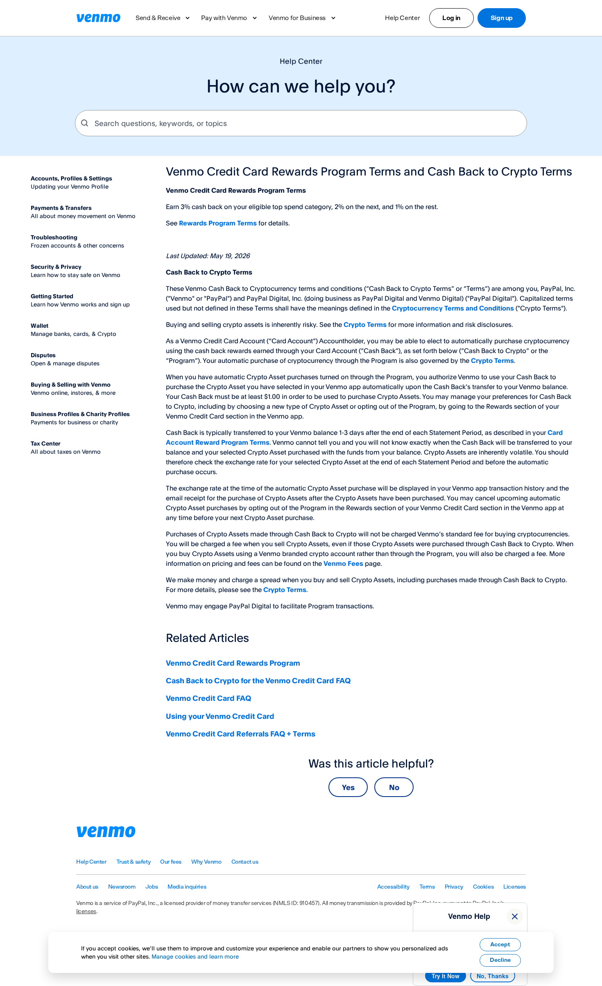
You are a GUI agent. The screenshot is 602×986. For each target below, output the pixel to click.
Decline (500, 960)
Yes (348, 787)
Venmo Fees (343, 563)
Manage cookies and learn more (195, 956)
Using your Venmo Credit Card (220, 715)
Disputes (43, 354)
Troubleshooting (54, 237)
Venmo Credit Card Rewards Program (233, 662)
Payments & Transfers (61, 207)
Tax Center (46, 443)
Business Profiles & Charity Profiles (80, 413)
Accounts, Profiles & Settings (71, 178)
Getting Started (52, 296)
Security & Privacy (56, 266)
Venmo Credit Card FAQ (208, 697)
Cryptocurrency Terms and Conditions (453, 308)
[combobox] (301, 123)
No (394, 787)
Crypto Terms (365, 324)
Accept (500, 945)
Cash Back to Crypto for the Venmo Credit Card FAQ (258, 680)
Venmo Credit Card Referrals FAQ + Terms (241, 733)
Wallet (39, 325)
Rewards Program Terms (218, 223)
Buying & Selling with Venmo (71, 384)
